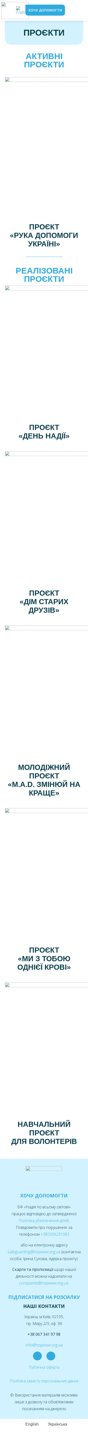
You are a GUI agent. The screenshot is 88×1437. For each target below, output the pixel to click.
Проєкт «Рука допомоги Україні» (44, 235)
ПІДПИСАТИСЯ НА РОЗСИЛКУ (44, 1297)
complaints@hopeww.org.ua (44, 1283)
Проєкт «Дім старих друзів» (44, 601)
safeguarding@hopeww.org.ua (34, 1251)
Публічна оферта (44, 1367)
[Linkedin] (50, 1356)
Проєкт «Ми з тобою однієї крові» (44, 958)
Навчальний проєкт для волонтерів (44, 1132)
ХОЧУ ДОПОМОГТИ (44, 1195)
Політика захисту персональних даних (44, 1381)
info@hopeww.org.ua (44, 1345)
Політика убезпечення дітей (44, 1220)
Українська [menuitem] (57, 1424)
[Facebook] (37, 1356)
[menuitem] (22, 10)
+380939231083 (55, 1234)
